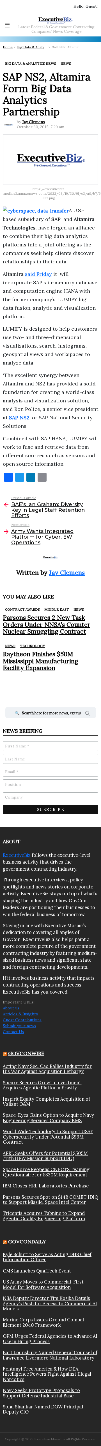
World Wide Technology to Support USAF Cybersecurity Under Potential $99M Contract (48, 1136)
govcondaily (27, 1241)
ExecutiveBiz (17, 855)
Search (87, 714)
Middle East (56, 609)
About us (11, 1008)
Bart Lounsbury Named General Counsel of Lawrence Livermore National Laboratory (50, 1355)
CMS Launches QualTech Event (37, 1270)
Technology (32, 646)
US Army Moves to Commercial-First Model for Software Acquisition (43, 1284)
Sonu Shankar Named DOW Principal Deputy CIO (43, 1409)
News (79, 609)
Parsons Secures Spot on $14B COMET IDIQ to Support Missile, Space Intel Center (50, 1199)
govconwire (26, 1053)
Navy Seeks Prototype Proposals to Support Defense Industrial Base (41, 1393)
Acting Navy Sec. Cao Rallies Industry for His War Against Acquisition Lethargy (47, 1069)
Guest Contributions (22, 1019)
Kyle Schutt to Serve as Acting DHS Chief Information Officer (47, 1257)
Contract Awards (22, 609)
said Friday (38, 274)
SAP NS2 (19, 417)
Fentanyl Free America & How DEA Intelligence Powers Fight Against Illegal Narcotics (47, 1374)
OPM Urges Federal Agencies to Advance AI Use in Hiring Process (50, 1339)
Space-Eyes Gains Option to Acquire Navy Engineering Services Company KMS (48, 1118)
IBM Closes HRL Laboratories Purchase (46, 1185)
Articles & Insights (20, 1013)
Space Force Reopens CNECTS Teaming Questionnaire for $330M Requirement (46, 1172)
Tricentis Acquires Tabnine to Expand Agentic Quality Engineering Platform (44, 1216)
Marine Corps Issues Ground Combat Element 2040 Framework (43, 1322)
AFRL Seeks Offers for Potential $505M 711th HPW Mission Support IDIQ (45, 1156)
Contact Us (13, 1031)
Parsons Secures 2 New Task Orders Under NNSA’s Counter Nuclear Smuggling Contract (46, 624)
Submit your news (19, 1025)
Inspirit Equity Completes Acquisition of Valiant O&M (46, 1101)
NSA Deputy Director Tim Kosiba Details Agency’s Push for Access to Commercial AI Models (50, 1303)
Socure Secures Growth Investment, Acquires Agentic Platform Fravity (42, 1085)
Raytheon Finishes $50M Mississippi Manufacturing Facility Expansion (40, 661)
